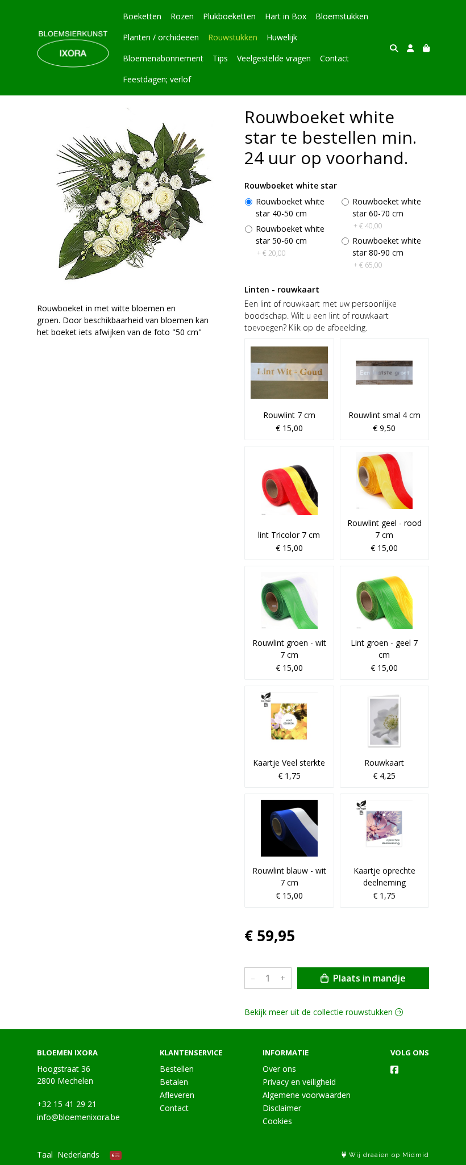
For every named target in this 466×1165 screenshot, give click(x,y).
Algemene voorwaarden (307, 1094)
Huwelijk (282, 37)
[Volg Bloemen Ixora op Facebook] (394, 1069)
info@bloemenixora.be (78, 1117)
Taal (45, 1154)
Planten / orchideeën (161, 37)
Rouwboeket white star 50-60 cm (290, 240)
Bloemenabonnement (163, 58)
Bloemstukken (341, 16)
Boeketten (142, 16)
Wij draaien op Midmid (388, 1155)
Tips (220, 58)
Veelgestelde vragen (274, 58)
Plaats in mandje (368, 978)
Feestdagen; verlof (157, 79)
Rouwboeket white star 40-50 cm (290, 207)
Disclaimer (282, 1108)
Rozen (182, 16)
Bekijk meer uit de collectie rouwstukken (319, 1012)
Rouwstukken (232, 37)
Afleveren (177, 1094)
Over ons (279, 1068)
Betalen (174, 1081)
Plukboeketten (229, 16)
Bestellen (177, 1068)
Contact (334, 58)
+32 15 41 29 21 (67, 1104)
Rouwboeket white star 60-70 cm (386, 213)
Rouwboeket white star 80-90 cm (386, 252)
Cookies (277, 1121)
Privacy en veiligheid (299, 1081)
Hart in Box (285, 16)
